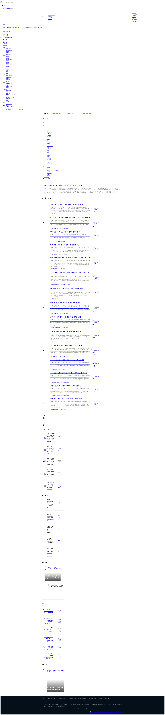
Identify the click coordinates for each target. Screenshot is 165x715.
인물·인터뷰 (22, 27)
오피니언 (27, 27)
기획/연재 (8, 91)
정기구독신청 (65, 698)
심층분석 (50, 16)
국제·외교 (134, 21)
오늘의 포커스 (51, 15)
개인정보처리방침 (70, 113)
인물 (7, 85)
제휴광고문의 (15, 109)
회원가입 (8, 31)
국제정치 (134, 17)
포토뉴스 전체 (9, 104)
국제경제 (134, 18)
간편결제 (10, 109)
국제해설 (50, 19)
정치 (7, 70)
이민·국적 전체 (9, 75)
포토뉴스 (37, 27)
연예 (7, 100)
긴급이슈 (50, 17)
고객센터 (21, 109)
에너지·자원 (134, 19)
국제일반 (134, 13)
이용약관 (64, 113)
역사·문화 (8, 98)
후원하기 (5, 42)
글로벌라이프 (32, 27)
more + (62, 664)
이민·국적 (17, 27)
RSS (110, 698)
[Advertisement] (29, 199)
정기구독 (5, 41)
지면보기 (5, 45)
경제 (7, 71)
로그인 (4, 31)
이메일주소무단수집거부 (80, 113)
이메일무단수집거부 (93, 698)
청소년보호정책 (89, 113)
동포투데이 (5, 8)
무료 (14, 8)
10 (45, 423)
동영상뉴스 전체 (9, 106)
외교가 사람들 (9, 86)
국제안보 (134, 15)
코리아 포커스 (11, 27)
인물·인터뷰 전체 (9, 83)
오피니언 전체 (9, 90)
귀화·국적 (8, 78)
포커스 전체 (8, 48)
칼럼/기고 (8, 93)
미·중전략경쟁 (135, 14)
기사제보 (5, 43)
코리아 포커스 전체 (10, 69)
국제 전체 (8, 56)
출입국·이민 (8, 77)
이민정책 (8, 81)
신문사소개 (5, 109)
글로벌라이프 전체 (10, 97)
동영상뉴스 (41, 27)
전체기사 (5, 39)
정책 (7, 73)
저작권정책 (95, 113)
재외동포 (8, 79)
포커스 (47, 13)
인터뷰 (7, 87)
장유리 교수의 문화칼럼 (11, 94)
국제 (130, 11)
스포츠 (7, 101)
